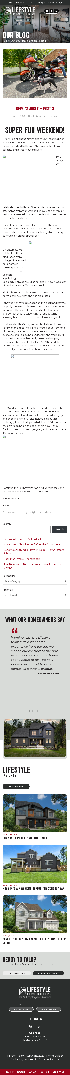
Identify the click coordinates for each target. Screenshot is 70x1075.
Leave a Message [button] (17, 973)
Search (7, 523)
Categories (9, 575)
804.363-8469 (21, 1009)
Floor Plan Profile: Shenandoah (21, 558)
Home (6, 40)
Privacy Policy (15, 1055)
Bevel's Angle (35, 116)
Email (60, 1071)
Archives (8, 589)
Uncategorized (50, 116)
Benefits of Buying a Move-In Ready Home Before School (33, 551)
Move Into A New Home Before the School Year (32, 544)
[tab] (29, 711)
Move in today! (53, 2)
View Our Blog (16, 786)
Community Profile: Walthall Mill (22, 539)
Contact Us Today (48, 973)
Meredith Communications (43, 1059)
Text (46, 1071)
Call (34, 1071)
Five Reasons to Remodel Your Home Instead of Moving (32, 566)
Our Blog (15, 40)
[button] (47, 11)
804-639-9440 (48, 1009)
